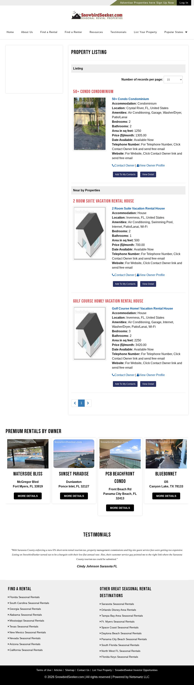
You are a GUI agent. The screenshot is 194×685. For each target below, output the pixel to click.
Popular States (174, 32)
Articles (58, 670)
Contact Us (83, 670)
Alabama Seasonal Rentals (25, 614)
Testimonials (118, 32)
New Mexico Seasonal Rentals (27, 632)
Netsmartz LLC (139, 677)
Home (10, 32)
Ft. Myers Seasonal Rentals (118, 621)
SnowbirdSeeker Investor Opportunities (136, 670)
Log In (184, 2)
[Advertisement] (34, 70)
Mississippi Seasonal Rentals (26, 620)
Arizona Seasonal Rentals (24, 644)
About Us (27, 32)
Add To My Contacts (125, 174)
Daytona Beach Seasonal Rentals (121, 633)
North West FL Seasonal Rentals (120, 650)
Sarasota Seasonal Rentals (117, 603)
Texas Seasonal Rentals (23, 626)
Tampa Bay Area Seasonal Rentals (122, 615)
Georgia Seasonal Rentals (25, 608)
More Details (28, 495)
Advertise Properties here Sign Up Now (147, 2)
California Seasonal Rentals (26, 649)
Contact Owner (124, 165)
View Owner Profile (152, 165)
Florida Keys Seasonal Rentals (119, 656)
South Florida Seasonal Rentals (120, 645)
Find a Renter (73, 32)
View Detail (148, 174)
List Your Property (145, 32)
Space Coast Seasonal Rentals (119, 627)
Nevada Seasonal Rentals (25, 638)
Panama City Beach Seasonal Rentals (124, 639)
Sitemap (69, 670)
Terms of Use (43, 670)
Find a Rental (48, 32)
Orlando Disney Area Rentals (118, 609)
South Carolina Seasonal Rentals (29, 602)
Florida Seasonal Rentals (24, 597)
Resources (96, 32)
